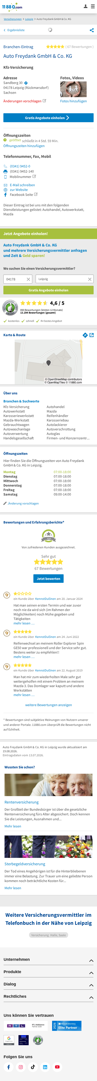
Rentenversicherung (22, 802)
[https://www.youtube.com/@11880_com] (57, 1067)
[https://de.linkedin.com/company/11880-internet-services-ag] (45, 1067)
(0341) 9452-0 (20, 166)
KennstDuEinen (45, 599)
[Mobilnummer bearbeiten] (34, 176)
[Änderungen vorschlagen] (44, 100)
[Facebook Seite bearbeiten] (35, 194)
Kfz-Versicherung (18, 67)
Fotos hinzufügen (73, 101)
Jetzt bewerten (48, 578)
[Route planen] (26, 82)
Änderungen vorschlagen (22, 101)
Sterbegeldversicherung (25, 863)
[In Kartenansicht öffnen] (92, 334)
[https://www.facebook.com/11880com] (9, 1067)
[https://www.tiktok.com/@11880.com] (33, 1067)
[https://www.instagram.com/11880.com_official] (21, 1067)
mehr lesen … (24, 623)
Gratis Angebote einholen (45, 117)
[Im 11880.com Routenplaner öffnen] (85, 334)
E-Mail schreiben (22, 185)
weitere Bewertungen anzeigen (48, 705)
